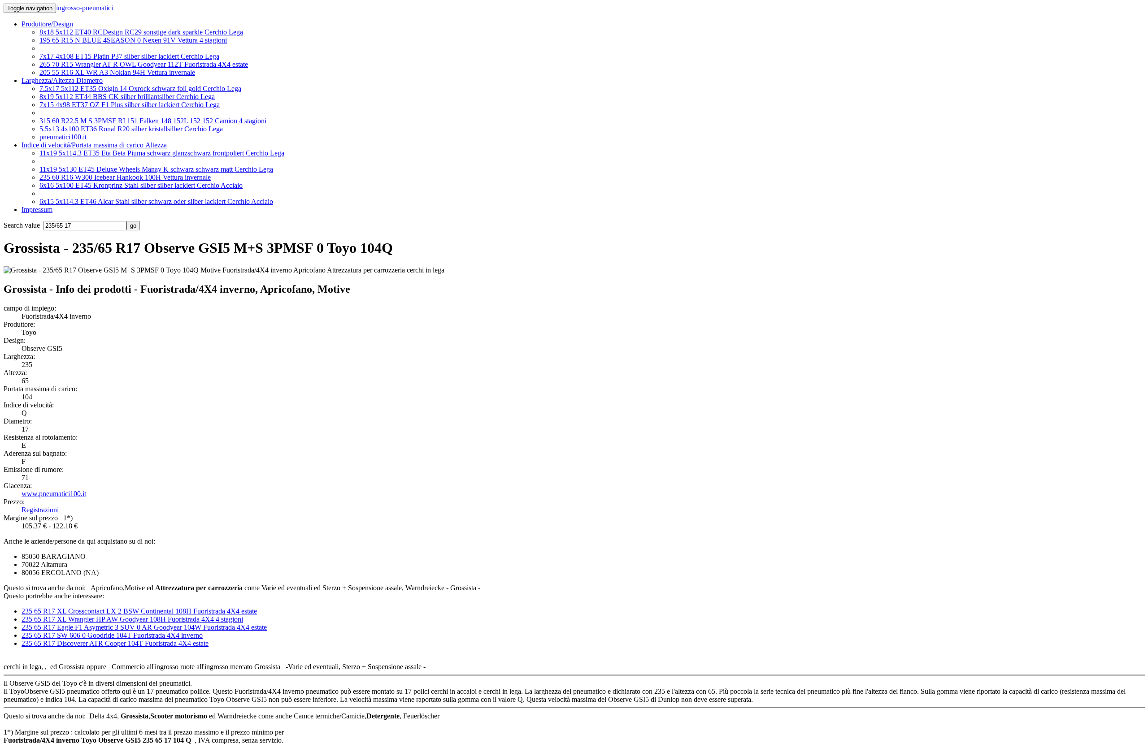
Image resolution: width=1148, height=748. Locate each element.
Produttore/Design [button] (47, 24)
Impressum (37, 209)
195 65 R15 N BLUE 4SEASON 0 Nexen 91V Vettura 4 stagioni (133, 40)
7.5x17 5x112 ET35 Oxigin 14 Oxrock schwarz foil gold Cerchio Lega (140, 88)
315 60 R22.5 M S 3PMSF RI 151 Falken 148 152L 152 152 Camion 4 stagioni (152, 121)
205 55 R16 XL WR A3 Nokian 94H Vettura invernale (117, 72)
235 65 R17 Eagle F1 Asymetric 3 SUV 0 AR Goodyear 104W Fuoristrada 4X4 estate (144, 627)
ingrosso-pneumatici (84, 8)
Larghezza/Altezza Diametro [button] (62, 80)
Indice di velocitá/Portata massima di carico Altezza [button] (94, 145)
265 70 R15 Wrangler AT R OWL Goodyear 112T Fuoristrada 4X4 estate (143, 64)
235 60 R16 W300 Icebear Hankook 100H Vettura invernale (125, 177)
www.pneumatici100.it (54, 493)
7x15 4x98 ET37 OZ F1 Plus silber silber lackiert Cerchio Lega (129, 104)
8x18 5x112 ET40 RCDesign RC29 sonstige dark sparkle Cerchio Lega (141, 32)
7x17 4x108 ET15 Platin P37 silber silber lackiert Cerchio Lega (129, 56)
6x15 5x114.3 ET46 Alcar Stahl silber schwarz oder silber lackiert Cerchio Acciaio (156, 201)
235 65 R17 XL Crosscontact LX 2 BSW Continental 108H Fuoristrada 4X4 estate (139, 611)
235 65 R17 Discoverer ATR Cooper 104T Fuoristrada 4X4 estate (115, 643)
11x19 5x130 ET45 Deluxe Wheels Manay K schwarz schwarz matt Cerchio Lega (156, 169)
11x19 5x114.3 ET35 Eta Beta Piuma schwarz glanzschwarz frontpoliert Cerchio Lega (161, 153)
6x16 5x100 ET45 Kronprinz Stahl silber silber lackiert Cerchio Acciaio (141, 185)
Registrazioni (40, 510)
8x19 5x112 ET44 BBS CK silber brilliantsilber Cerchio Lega (127, 96)
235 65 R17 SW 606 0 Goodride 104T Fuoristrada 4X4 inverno (112, 635)
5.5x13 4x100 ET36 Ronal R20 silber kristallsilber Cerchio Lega (131, 129)
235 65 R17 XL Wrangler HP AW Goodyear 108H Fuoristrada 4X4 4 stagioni (132, 619)
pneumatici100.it (63, 137)
